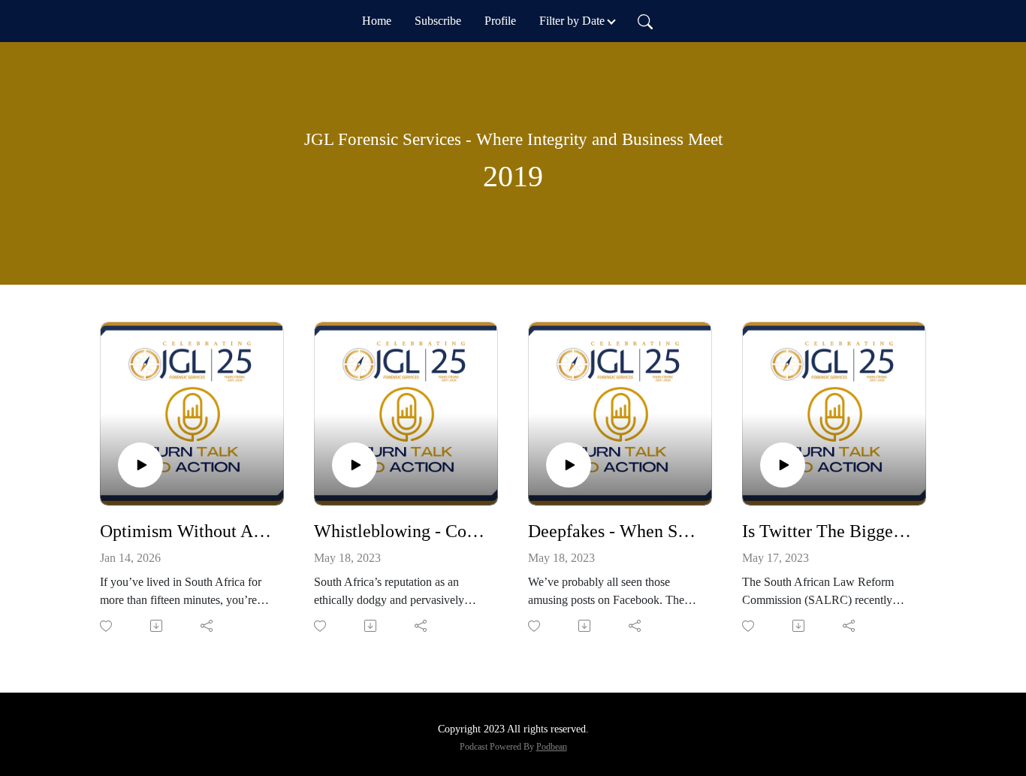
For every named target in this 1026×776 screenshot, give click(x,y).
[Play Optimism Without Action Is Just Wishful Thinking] (140, 465)
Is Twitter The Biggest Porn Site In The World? (828, 531)
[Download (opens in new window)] (157, 625)
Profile (500, 20)
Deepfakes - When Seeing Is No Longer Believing (614, 531)
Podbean (551, 746)
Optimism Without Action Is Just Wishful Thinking (186, 531)
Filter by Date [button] (572, 20)
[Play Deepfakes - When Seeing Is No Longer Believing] (568, 465)
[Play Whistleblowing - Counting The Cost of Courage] (354, 465)
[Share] (207, 625)
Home (376, 20)
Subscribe (438, 20)
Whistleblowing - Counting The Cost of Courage (400, 531)
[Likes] (107, 626)
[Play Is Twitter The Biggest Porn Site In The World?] (782, 465)
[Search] (645, 21)
